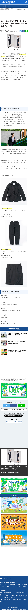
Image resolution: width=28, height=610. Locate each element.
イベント (19, 6)
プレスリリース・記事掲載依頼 (20, 586)
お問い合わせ (24, 584)
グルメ (14, 6)
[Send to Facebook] (23, 31)
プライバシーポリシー (14, 584)
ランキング (8, 6)
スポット (25, 6)
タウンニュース (9, 421)
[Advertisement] (14, 14)
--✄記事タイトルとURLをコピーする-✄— (9, 31)
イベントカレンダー (6, 586)
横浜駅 (15, 421)
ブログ (2, 6)
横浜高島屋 (20, 421)
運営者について (4, 584)
